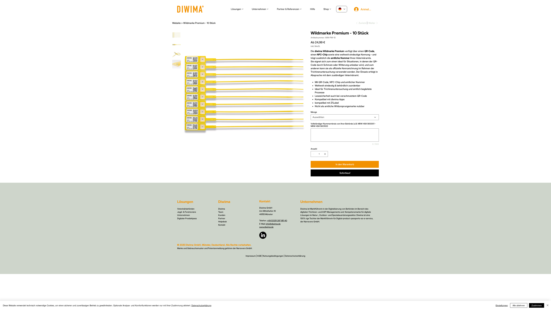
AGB (259, 256)
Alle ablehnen (519, 305)
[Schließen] (547, 305)
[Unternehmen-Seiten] (267, 9)
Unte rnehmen (183, 215)
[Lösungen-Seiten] (242, 9)
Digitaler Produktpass (187, 218)
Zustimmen (536, 305)
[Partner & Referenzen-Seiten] (300, 9)
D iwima (221, 209)
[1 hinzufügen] (325, 154)
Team (220, 212)
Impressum (251, 256)
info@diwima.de (273, 224)
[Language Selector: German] (341, 9)
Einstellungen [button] (502, 305)
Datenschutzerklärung (295, 256)
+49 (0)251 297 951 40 (277, 220)
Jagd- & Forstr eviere (186, 212)
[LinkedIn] (262, 235)
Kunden (221, 215)
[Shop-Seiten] (330, 9)
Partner (221, 218)
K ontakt (221, 225)
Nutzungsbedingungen (273, 256)
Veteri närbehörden (185, 209)
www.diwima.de (266, 227)
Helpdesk (222, 221)
